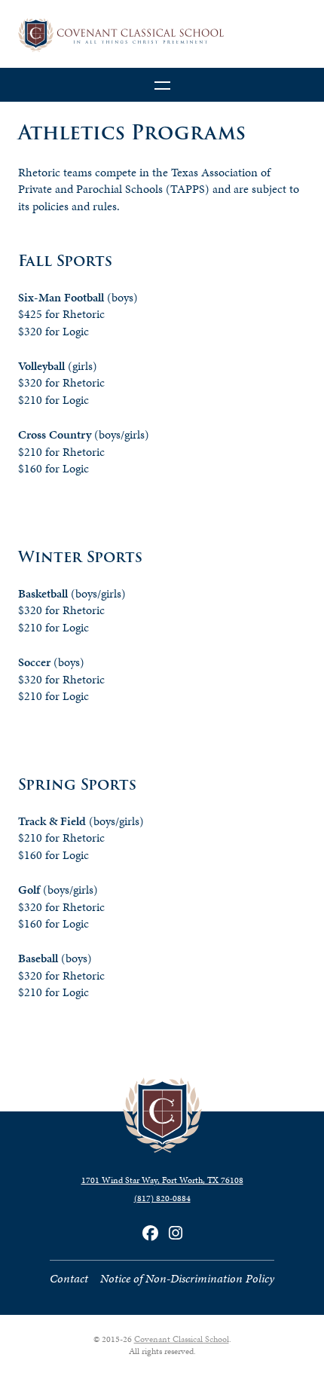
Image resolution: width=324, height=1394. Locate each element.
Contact (69, 1278)
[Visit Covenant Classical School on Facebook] (150, 1233)
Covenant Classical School (181, 1339)
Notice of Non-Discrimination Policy (187, 1278)
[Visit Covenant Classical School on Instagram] (176, 1233)
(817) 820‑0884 (162, 1198)
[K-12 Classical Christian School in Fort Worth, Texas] (162, 35)
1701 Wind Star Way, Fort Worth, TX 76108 (162, 1180)
